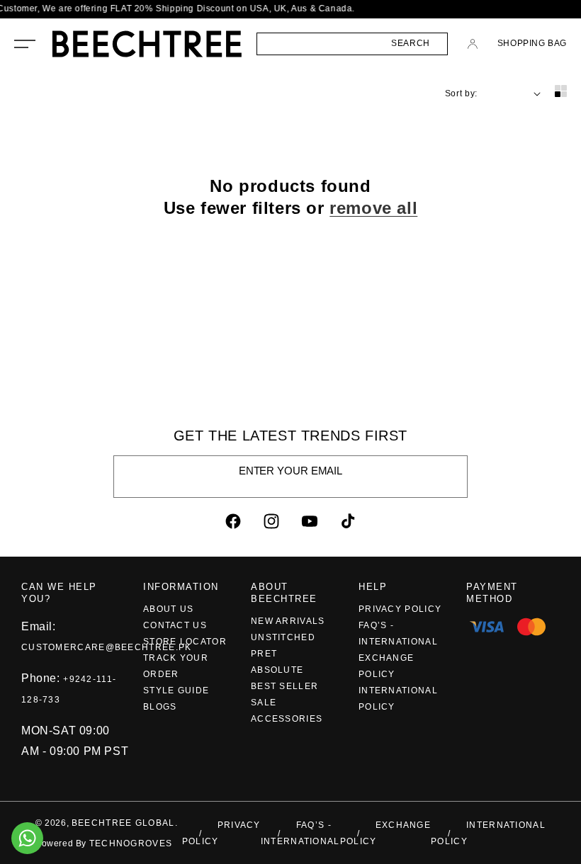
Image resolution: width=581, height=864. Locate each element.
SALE (263, 702)
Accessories (286, 719)
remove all (373, 207)
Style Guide (176, 690)
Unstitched (283, 637)
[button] (24, 44)
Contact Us (175, 625)
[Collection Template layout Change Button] (561, 92)
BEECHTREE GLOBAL (123, 823)
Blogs (160, 707)
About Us (168, 609)
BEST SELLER (284, 686)
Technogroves (131, 843)
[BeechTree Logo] (147, 44)
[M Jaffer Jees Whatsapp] (27, 838)
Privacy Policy (400, 609)
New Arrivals (288, 621)
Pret (264, 654)
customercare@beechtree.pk (106, 647)
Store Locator (185, 642)
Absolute (277, 670)
